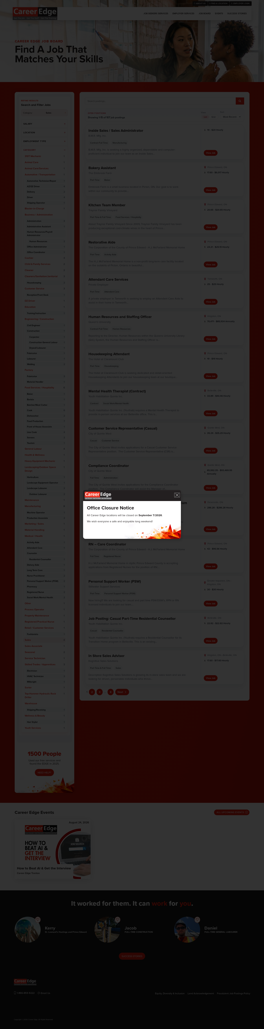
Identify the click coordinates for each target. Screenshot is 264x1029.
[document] (132, 514)
